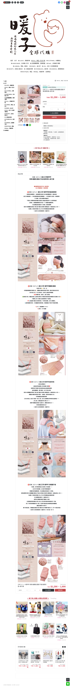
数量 (44, 106)
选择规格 (45, 101)
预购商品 (45, 87)
